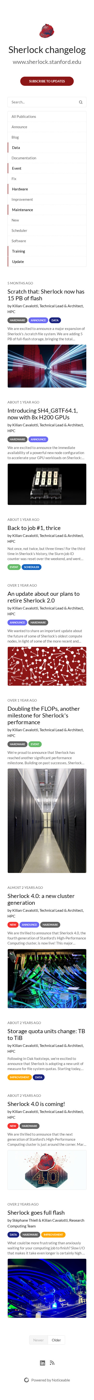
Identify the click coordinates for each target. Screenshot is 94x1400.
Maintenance (22, 210)
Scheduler (19, 230)
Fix (14, 178)
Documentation (24, 158)
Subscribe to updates (47, 81)
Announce (19, 127)
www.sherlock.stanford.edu (47, 61)
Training (18, 251)
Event (16, 168)
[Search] (80, 102)
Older (56, 1340)
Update (18, 261)
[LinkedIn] (45, 1362)
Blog (15, 137)
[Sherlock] (47, 31)
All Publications (24, 116)
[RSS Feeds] (52, 1362)
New (15, 220)
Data (16, 147)
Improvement (22, 199)
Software (19, 241)
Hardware (20, 189)
